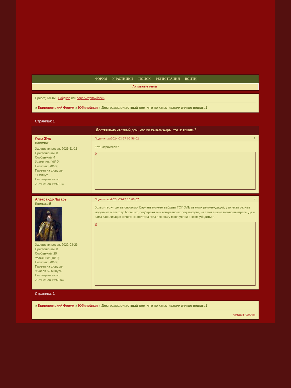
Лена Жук (43, 139)
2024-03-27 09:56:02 (125, 138)
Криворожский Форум (56, 108)
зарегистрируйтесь (91, 98)
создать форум (244, 314)
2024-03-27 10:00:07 (125, 199)
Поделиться (103, 138)
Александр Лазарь (50, 199)
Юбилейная (88, 108)
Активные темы (144, 86)
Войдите (64, 98)
